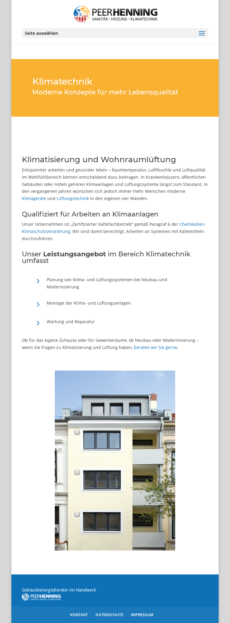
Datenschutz (109, 614)
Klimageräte (34, 198)
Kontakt (79, 614)
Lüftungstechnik (73, 198)
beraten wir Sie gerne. (156, 347)
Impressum (142, 614)
